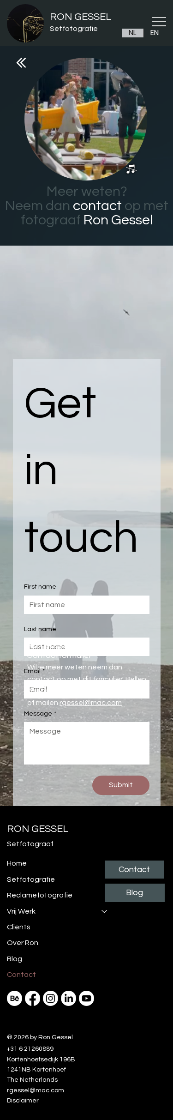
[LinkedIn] (68, 998)
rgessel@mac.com (91, 702)
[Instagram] (50, 998)
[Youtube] (86, 998)
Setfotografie (74, 28)
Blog (14, 959)
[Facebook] (32, 998)
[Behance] (14, 998)
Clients (18, 927)
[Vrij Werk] (104, 911)
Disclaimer (23, 1100)
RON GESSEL (80, 17)
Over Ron (22, 942)
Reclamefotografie (39, 895)
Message (40, 714)
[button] (131, 169)
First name (40, 587)
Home (17, 863)
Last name (40, 629)
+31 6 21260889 (113, 690)
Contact (21, 974)
